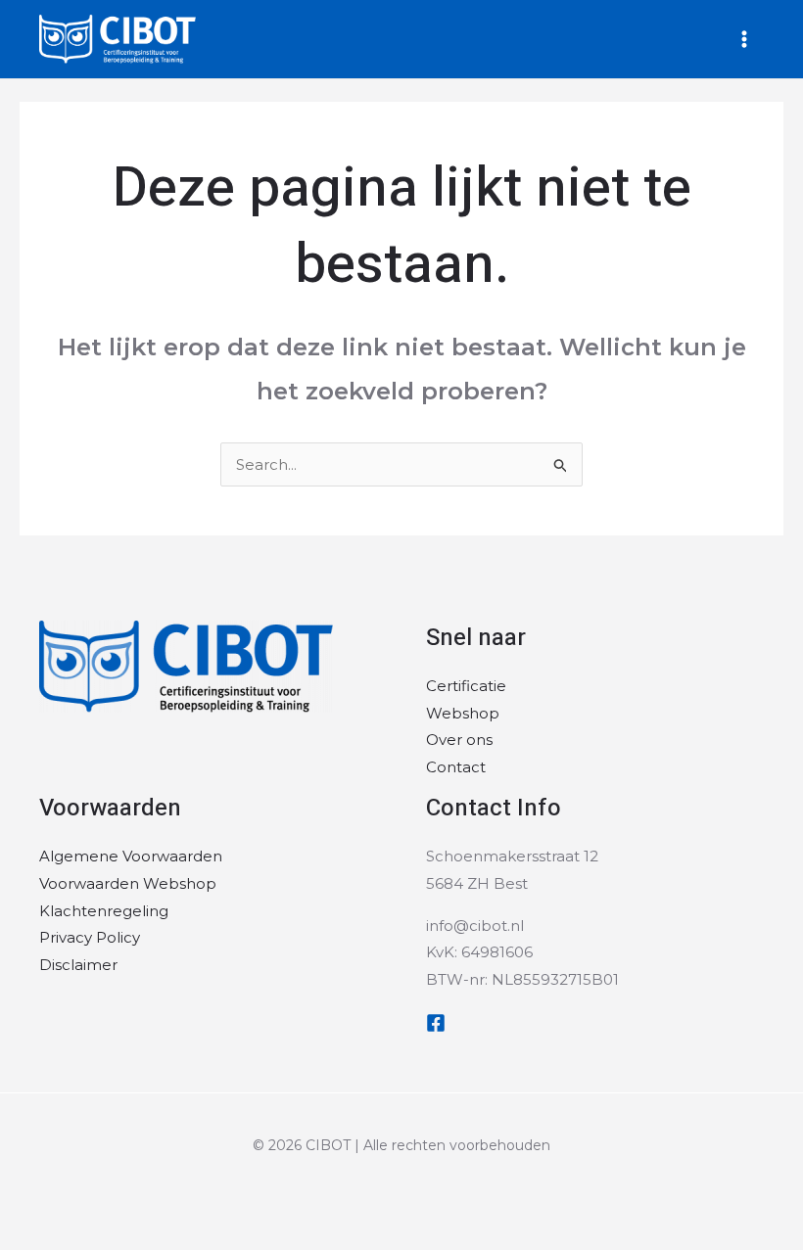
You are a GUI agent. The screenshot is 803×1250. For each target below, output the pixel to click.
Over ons (459, 739)
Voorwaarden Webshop (127, 883)
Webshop (462, 713)
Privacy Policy (89, 937)
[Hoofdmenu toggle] (744, 40)
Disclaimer (78, 964)
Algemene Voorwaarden (130, 856)
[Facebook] (436, 1023)
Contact (456, 767)
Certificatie (466, 685)
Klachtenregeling (103, 911)
